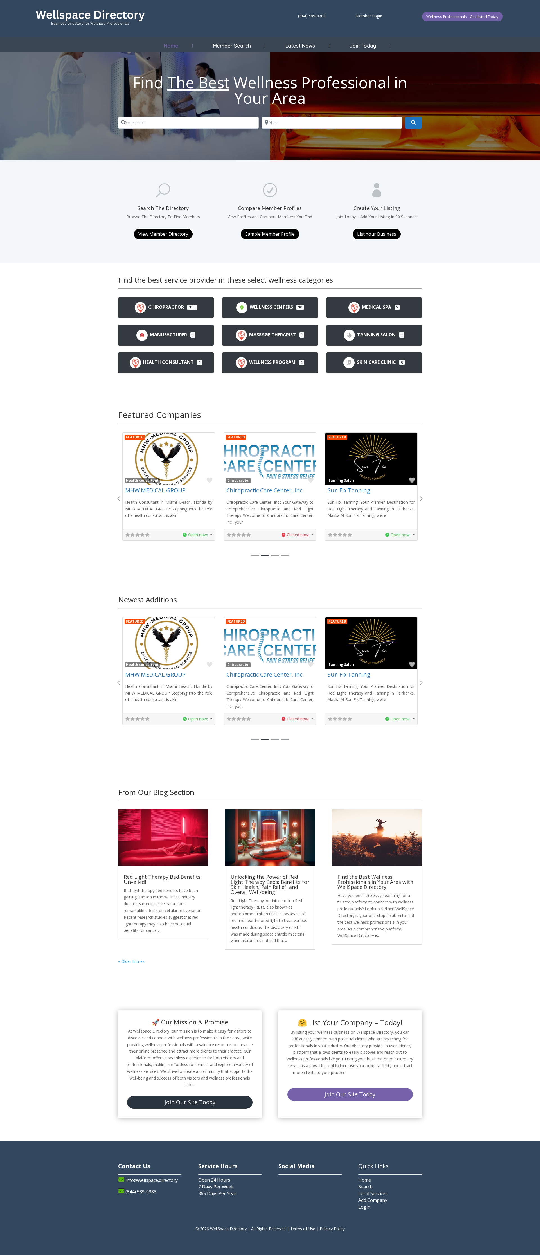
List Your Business (376, 234)
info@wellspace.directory (151, 1180)
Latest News (300, 46)
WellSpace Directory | (230, 1228)
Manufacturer (168, 335)
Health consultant (168, 362)
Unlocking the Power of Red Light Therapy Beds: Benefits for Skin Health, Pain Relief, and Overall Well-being (270, 884)
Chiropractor (165, 307)
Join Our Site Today (190, 1102)
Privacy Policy (332, 1228)
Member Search (232, 46)
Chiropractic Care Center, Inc (264, 490)
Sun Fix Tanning (349, 490)
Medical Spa (376, 307)
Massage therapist (272, 335)
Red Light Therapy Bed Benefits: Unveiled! (163, 879)
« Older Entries (131, 961)
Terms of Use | (305, 1228)
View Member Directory (163, 234)
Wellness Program (272, 362)
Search (365, 1187)
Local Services (373, 1193)
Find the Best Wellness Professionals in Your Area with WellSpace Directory (375, 881)
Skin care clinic (376, 362)
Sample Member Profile (270, 234)
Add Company (372, 1200)
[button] (197, 534)
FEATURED (135, 437)
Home (171, 46)
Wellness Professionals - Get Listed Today (462, 16)
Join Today (363, 46)
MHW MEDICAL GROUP (155, 490)
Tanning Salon (376, 335)
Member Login (369, 16)
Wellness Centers (271, 307)
